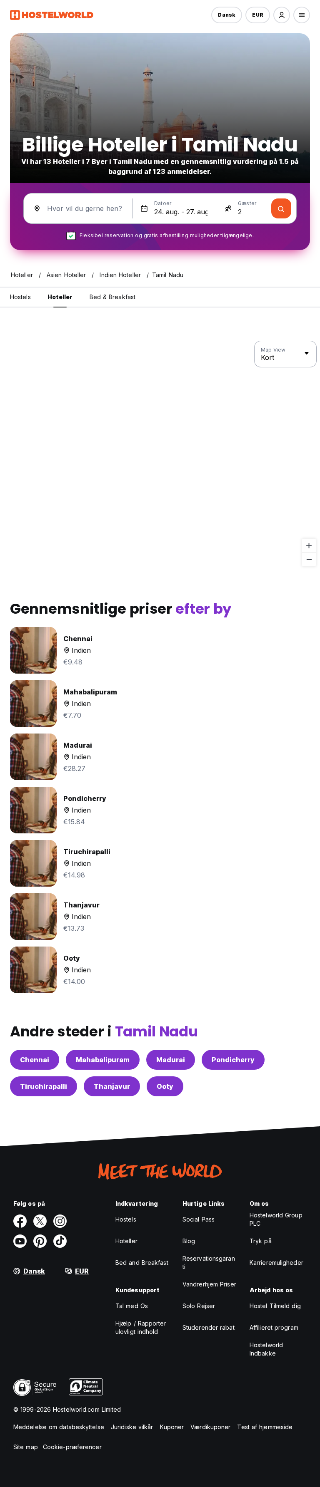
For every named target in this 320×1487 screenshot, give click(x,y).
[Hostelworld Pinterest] (40, 1241)
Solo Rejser (198, 1305)
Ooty (165, 1086)
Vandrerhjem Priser (209, 1284)
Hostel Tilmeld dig (275, 1305)
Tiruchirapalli (43, 1086)
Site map (25, 1446)
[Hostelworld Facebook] (20, 1221)
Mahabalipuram (103, 1060)
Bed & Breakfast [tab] (113, 296)
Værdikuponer (210, 1426)
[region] (160, 453)
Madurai (170, 1060)
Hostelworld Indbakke (266, 1349)
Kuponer (172, 1426)
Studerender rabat (208, 1327)
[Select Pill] (281, 15)
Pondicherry (233, 1060)
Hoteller (126, 1240)
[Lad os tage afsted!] (281, 208)
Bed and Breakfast (141, 1262)
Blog (188, 1240)
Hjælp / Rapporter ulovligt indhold (140, 1327)
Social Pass (198, 1219)
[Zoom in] (309, 546)
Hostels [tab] (20, 296)
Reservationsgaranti (208, 1262)
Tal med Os (131, 1305)
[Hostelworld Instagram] (60, 1221)
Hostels (125, 1219)
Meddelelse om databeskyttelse (58, 1426)
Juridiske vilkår (132, 1426)
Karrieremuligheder (276, 1262)
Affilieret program (274, 1327)
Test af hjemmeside (264, 1426)
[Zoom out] (309, 559)
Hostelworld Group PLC (276, 1219)
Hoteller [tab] (60, 296)
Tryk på (261, 1240)
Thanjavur (112, 1086)
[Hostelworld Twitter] (40, 1221)
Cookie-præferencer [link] (72, 1446)
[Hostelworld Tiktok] (60, 1241)
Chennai (34, 1060)
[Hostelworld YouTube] (20, 1241)
